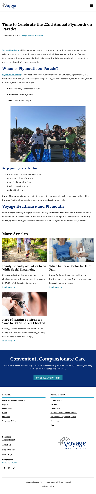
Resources (54, 421)
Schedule (6, 437)
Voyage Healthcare (10, 50)
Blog (52, 425)
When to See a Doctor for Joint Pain (70, 267)
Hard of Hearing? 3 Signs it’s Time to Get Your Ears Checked (23, 321)
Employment (8, 449)
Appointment (8, 440)
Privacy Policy (48, 486)
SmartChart (55, 409)
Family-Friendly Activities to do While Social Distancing (24, 267)
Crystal (5, 404)
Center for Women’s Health (13, 400)
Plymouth (6, 417)
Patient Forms (56, 400)
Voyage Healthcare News (31, 35)
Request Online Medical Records (63, 413)
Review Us (7, 454)
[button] (91, 5)
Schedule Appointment (48, 378)
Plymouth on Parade (11, 75)
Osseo (4, 413)
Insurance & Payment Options (63, 417)
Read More (7, 287)
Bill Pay (53, 404)
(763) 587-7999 (9, 463)
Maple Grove (7, 409)
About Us (6, 444)
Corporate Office (9, 421)
